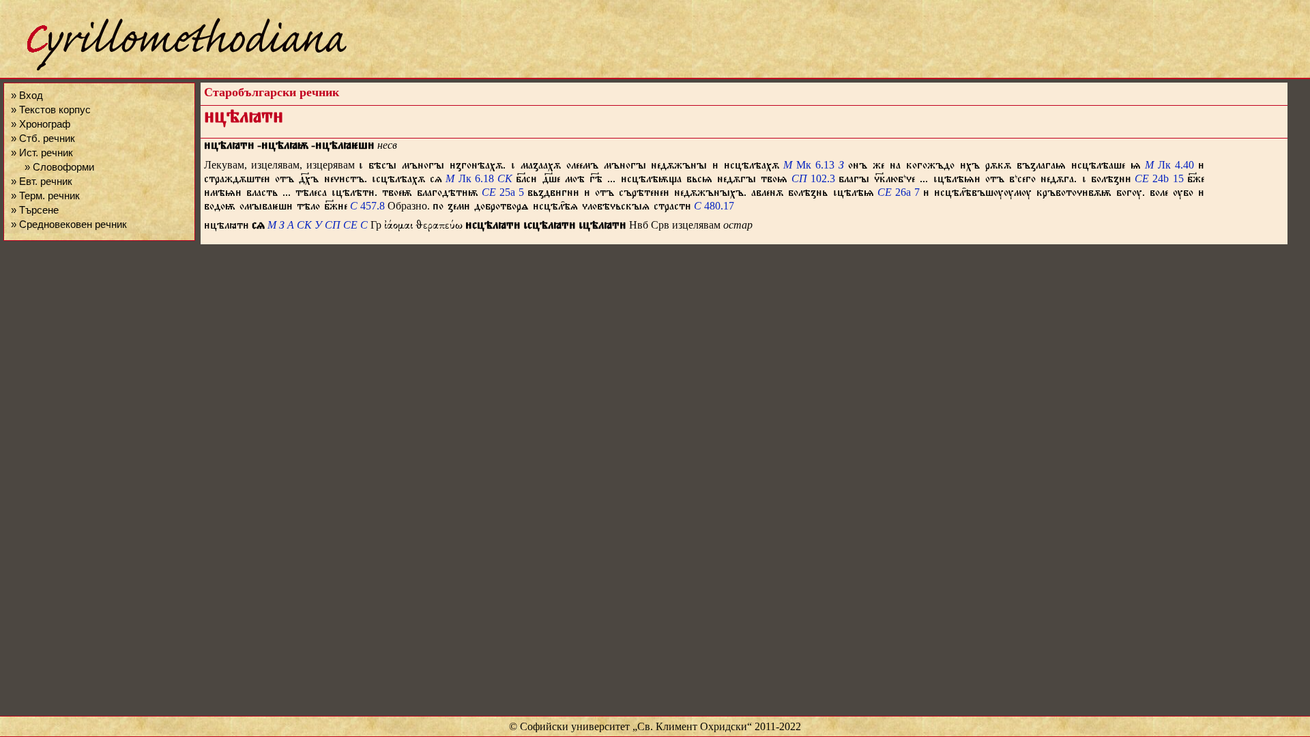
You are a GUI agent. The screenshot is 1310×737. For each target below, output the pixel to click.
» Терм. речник (45, 195)
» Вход (27, 95)
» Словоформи (59, 167)
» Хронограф (40, 124)
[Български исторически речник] (174, 68)
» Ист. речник (42, 152)
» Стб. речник (43, 138)
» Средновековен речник (69, 224)
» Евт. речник (41, 181)
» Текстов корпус (51, 109)
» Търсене (35, 210)
